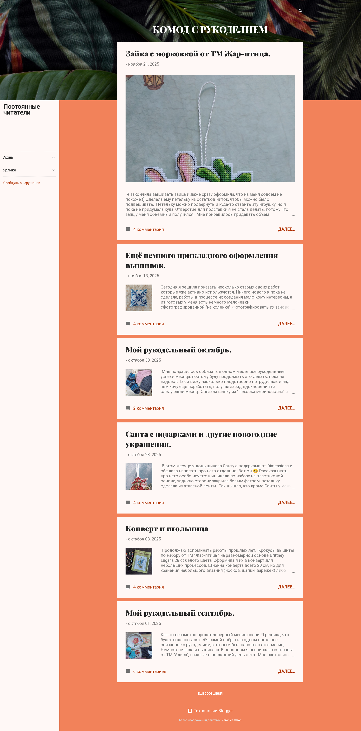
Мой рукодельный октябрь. (178, 349)
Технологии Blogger (213, 710)
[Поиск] (300, 11)
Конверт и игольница (167, 528)
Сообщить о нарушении (21, 183)
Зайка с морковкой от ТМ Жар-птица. (198, 53)
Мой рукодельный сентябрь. (180, 613)
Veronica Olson (232, 720)
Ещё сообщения (210, 693)
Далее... (286, 229)
